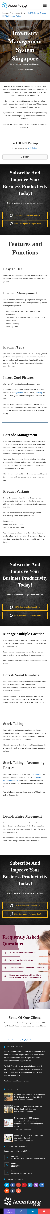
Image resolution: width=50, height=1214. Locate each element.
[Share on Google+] (18, 1185)
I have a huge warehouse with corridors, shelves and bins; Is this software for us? (25, 976)
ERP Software (33, 148)
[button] (25, 156)
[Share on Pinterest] (24, 1185)
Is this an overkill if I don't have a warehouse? (27, 968)
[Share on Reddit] (6, 1190)
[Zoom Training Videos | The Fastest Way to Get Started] (8, 1138)
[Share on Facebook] (12, 1185)
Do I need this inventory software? (22, 953)
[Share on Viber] (35, 1185)
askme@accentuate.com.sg (21, 1173)
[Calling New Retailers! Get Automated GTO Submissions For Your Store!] (8, 1097)
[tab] (25, 953)
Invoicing (38, 393)
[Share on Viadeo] (18, 1190)
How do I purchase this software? (22, 960)
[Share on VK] (41, 1185)
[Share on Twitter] (6, 1185)
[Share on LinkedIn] (30, 1185)
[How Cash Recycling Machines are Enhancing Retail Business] (8, 1109)
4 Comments (28, 1112)
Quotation (19, 393)
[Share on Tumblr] (12, 1190)
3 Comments (28, 1099)
